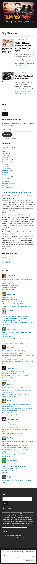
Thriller (19, 527)
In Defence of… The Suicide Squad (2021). (13, 304)
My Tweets (5, 257)
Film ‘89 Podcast (7, 51)
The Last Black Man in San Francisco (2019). (14, 394)
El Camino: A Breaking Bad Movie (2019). (13, 433)
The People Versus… (7, 183)
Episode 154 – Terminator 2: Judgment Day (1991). (16, 447)
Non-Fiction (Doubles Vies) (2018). (11, 396)
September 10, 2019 (22, 39)
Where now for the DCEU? (9, 336)
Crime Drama (5, 515)
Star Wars (9, 525)
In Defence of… (6, 170)
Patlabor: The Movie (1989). (9, 287)
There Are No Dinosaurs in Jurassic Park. (13, 302)
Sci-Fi (18, 523)
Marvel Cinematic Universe (17, 521)
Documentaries (6, 162)
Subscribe (7, 134)
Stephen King (15, 525)
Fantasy (26, 515)
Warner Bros (24, 527)
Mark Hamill (26, 519)
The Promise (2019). (7, 378)
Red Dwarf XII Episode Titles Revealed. (12, 343)
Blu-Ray (4, 149)
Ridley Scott (14, 523)
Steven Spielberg (22, 525)
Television (5, 181)
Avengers (13, 513)
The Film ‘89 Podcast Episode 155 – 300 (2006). (15, 445)
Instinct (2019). (6, 380)
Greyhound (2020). (7, 423)
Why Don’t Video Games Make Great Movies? (14, 427)
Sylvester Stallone (6, 527)
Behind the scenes (7, 147)
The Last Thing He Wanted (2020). (11, 373)
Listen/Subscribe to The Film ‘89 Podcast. (17, 192)
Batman (17, 513)
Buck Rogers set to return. (9, 314)
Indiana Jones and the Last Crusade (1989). (14, 410)
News (3, 81)
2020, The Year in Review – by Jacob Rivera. (14, 388)
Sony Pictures (31, 523)
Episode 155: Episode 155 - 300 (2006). (12, 215)
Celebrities (5, 153)
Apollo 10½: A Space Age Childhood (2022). (14, 466)
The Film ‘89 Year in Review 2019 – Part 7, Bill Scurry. (16, 376)
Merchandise (5, 172)
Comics (4, 155)
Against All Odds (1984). (8, 412)
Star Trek (4, 525)
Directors (4, 157)
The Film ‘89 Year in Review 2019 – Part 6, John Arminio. (17, 408)
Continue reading (20, 65)
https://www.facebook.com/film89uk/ (16, 538)
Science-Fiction (23, 523)
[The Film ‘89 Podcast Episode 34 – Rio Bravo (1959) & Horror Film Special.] (8, 42)
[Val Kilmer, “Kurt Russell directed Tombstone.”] (8, 75)
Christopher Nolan (24, 513)
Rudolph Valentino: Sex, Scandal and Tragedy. (14, 351)
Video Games (5, 187)
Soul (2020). (5, 472)
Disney (19, 515)
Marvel (8, 521)
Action (12, 512)
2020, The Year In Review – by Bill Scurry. (13, 371)
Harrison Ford (14, 517)
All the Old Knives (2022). (9, 464)
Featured (31, 515)
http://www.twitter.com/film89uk (13, 535)
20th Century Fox (6, 512)
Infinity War (23, 517)
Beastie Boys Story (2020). (9, 425)
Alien (24, 512)
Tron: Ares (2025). (7, 297)
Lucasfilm (20, 519)
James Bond (29, 517)
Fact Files (4, 164)
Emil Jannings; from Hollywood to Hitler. (12, 359)
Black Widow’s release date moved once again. (14, 318)
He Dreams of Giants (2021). (9, 468)
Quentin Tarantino (6, 523)
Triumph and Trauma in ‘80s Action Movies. (13, 353)
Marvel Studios (27, 521)
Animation (27, 512)
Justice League (14, 519)
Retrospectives (6, 52)
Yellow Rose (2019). (7, 470)
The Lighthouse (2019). (8, 289)
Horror (18, 517)
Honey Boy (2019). (7, 392)
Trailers (4, 185)
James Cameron (6, 519)
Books (4, 151)
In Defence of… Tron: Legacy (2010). (12, 299)
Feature (4, 49)
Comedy (30, 513)
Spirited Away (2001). (8, 283)
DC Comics (11, 515)
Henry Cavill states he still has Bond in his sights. (15, 316)
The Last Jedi (14, 527)
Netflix (32, 521)
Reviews (4, 179)
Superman (28, 525)
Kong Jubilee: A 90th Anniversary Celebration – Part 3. (16, 306)
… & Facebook (6, 262)
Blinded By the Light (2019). (9, 415)
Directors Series (7, 48)
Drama (22, 515)
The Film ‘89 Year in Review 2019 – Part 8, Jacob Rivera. (17, 390)
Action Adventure (18, 512)
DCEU (16, 515)
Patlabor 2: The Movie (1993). (10, 285)
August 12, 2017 (21, 73)
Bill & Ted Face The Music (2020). (11, 320)
